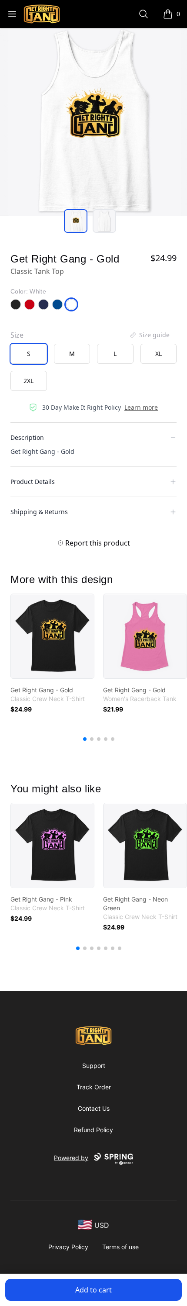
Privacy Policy (68, 1247)
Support (93, 1065)
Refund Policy (93, 1129)
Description (27, 437)
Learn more (141, 407)
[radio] (28, 354)
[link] (52, 636)
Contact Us (94, 1108)
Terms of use (120, 1247)
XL (158, 353)
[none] (149, 335)
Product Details (32, 481)
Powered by (71, 1157)
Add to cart (93, 1290)
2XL (28, 381)
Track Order (94, 1087)
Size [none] (16, 335)
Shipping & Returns (39, 512)
